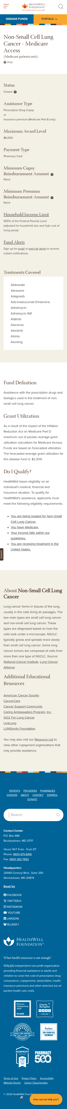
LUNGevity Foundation (19, 729)
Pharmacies (47, 790)
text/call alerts (37, 249)
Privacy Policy (29, 1078)
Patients (14, 790)
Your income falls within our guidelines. (30, 535)
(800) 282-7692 (19, 859)
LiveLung (10, 723)
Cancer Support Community (23, 706)
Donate (32, 799)
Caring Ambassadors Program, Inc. (28, 712)
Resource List (44, 739)
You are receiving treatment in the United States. (35, 546)
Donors (12, 795)
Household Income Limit (26, 215)
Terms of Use (11, 1078)
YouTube (13, 913)
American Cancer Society (21, 695)
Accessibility (47, 1078)
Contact (38, 795)
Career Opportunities (36, 1082)
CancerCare (12, 701)
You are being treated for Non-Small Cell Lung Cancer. (36, 519)
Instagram (14, 907)
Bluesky (12, 924)
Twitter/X (13, 901)
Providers (30, 790)
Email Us (9, 886)
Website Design (12, 1082)
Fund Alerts (14, 242)
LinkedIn (12, 918)
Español (52, 795)
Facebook (14, 895)
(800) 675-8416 (22, 854)
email (21, 249)
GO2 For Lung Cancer (19, 718)
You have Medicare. (25, 527)
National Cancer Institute (21, 662)
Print (10, 62)
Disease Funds (17, 19)
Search (58, 814)
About (25, 795)
